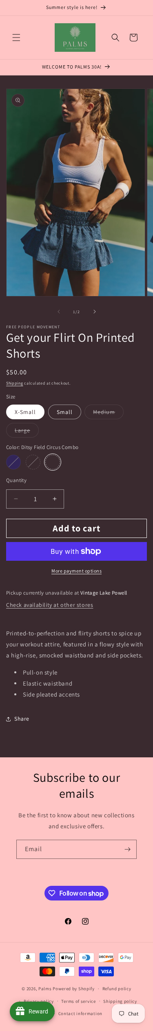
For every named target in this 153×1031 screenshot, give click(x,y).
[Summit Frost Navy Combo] (13, 462)
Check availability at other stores (49, 604)
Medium (108, 413)
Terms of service (78, 1001)
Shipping (14, 383)
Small (65, 412)
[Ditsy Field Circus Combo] (52, 462)
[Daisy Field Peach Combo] (33, 462)
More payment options (76, 571)
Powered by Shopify (74, 988)
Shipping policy (120, 1001)
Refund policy (116, 988)
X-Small (25, 412)
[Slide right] (95, 312)
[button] (16, 37)
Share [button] (21, 718)
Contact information (80, 1013)
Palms (45, 988)
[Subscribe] (127, 849)
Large (27, 432)
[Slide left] (59, 312)
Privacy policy (39, 1001)
